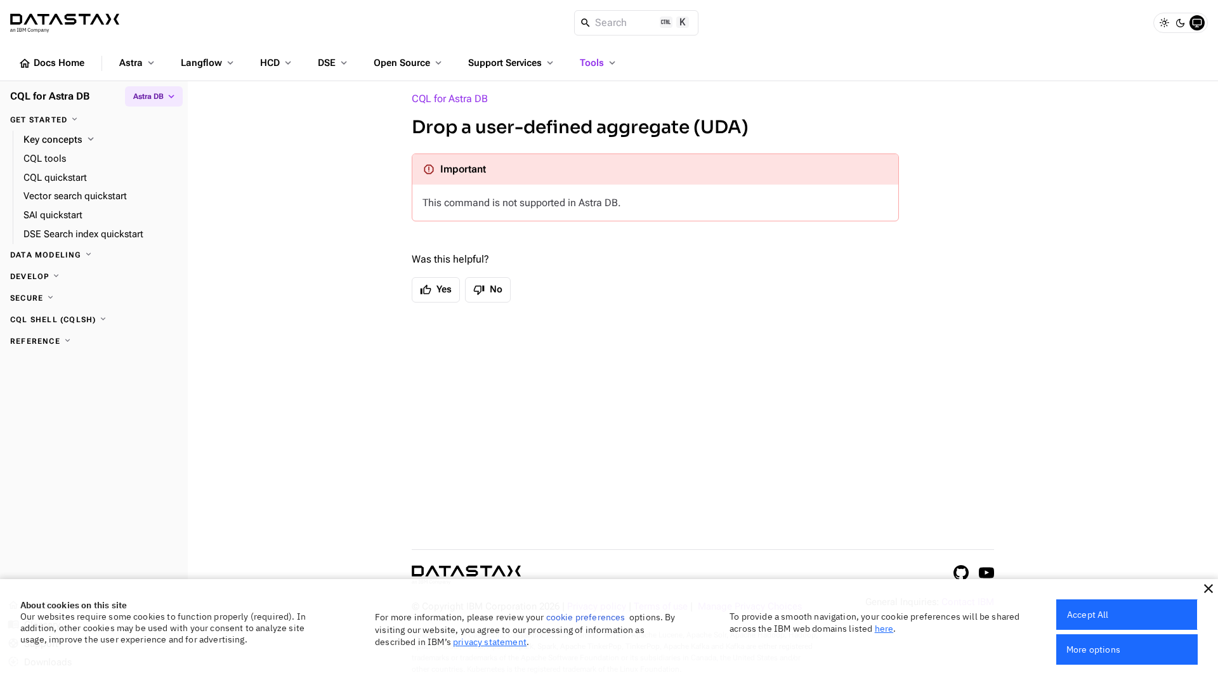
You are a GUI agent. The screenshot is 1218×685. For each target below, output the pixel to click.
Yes (436, 290)
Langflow (208, 62)
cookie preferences (585, 617)
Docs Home (51, 63)
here (884, 628)
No (487, 290)
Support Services (512, 62)
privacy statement (490, 642)
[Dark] (1180, 22)
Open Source (409, 62)
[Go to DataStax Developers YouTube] (986, 572)
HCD (277, 62)
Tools (599, 62)
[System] (1197, 22)
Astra (138, 62)
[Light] (1164, 22)
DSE (334, 62)
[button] (1208, 588)
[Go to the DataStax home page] (466, 575)
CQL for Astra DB (450, 99)
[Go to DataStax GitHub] (961, 572)
